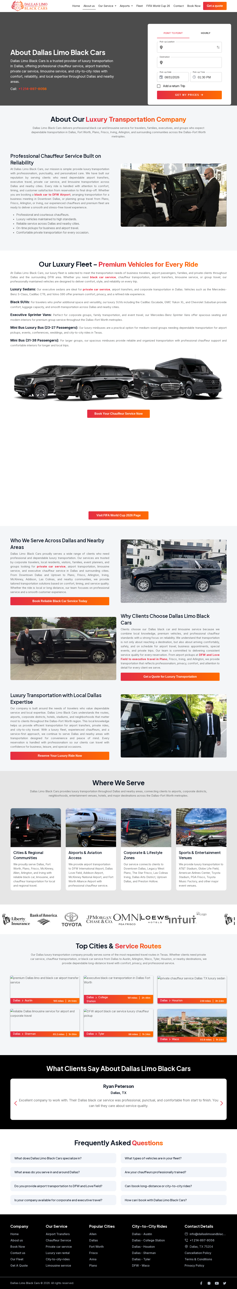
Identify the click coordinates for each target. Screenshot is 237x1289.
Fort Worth (96, 1246)
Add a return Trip (174, 86)
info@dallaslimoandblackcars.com (208, 1234)
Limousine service (58, 1265)
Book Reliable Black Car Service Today (59, 601)
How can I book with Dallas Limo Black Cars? (156, 1200)
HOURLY (205, 33)
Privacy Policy (194, 1265)
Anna (92, 1259)
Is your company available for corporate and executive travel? (58, 1200)
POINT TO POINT (173, 33)
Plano (93, 1265)
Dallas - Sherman (144, 1253)
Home (76, 6)
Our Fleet (16, 1259)
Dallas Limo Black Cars (25, 1283)
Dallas (93, 1240)
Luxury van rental (58, 1253)
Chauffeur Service (58, 1240)
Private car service (59, 1246)
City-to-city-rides (58, 1259)
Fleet (139, 6)
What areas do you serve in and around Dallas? (47, 1172)
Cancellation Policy (198, 1253)
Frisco (93, 1253)
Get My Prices (187, 95)
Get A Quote (19, 1265)
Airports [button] (125, 6)
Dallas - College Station (148, 1240)
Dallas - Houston (143, 1246)
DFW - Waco (141, 1265)
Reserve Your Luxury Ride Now (60, 755)
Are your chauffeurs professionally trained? (155, 1172)
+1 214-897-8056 (32, 89)
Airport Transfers (58, 1234)
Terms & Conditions (198, 1259)
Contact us (17, 1253)
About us (89, 6)
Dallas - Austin (142, 1234)
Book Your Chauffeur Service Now (118, 413)
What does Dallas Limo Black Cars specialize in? (47, 1158)
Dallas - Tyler (141, 1259)
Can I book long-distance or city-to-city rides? (158, 1186)
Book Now (194, 6)
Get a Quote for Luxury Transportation (170, 676)
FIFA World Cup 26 (158, 6)
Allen (92, 1234)
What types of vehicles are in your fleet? (153, 1158)
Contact (178, 6)
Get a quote (215, 5)
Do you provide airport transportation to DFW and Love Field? (58, 1186)
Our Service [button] (106, 6)
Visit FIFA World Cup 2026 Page (118, 515)
